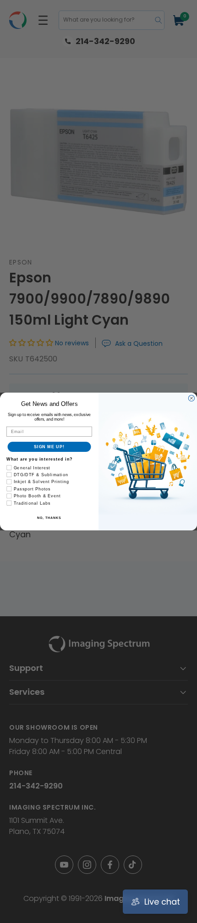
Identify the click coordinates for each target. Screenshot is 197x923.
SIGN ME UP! (49, 447)
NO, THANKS (49, 518)
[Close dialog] (191, 398)
